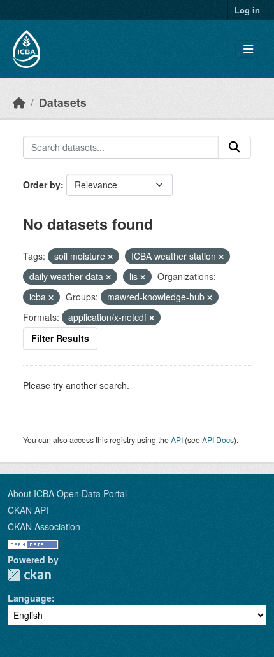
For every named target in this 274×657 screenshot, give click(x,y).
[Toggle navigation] (248, 49)
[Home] (19, 102)
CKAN (29, 574)
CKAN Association (44, 526)
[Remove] (110, 256)
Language (30, 597)
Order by (42, 184)
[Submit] (234, 147)
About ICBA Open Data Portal (67, 493)
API (177, 439)
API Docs (218, 439)
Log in (247, 10)
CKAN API (28, 510)
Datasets (63, 102)
